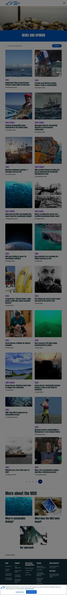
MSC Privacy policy (29, 588)
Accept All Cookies (31, 592)
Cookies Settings (20, 592)
